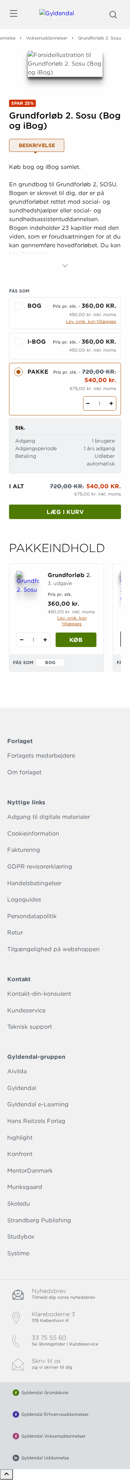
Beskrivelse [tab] (37, 145)
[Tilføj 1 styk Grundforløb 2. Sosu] (44, 640)
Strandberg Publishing (39, 1220)
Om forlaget (24, 772)
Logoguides (24, 899)
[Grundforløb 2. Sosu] (28, 587)
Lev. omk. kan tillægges (91, 321)
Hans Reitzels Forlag (36, 1121)
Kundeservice (26, 1010)
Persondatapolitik (32, 916)
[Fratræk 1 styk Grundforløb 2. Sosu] (21, 640)
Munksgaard (24, 1186)
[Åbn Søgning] (113, 14)
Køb (76, 640)
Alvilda (17, 1071)
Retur (15, 932)
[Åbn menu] (13, 14)
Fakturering (23, 849)
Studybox (20, 1236)
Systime (18, 1253)
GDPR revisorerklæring (39, 866)
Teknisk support (29, 1026)
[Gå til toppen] (6, 1474)
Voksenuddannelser (47, 38)
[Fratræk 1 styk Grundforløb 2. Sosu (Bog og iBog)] (87, 403)
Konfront (19, 1154)
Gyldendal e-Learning (38, 1104)
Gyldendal (21, 1088)
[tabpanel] (65, 216)
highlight (19, 1137)
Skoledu (18, 1203)
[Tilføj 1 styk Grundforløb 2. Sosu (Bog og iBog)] (111, 403)
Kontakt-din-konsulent (39, 993)
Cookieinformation (33, 833)
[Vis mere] (65, 265)
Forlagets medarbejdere (41, 755)
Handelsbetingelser (34, 883)
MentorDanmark (30, 1170)
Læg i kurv (65, 512)
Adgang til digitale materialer (48, 816)
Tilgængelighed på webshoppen (53, 949)
